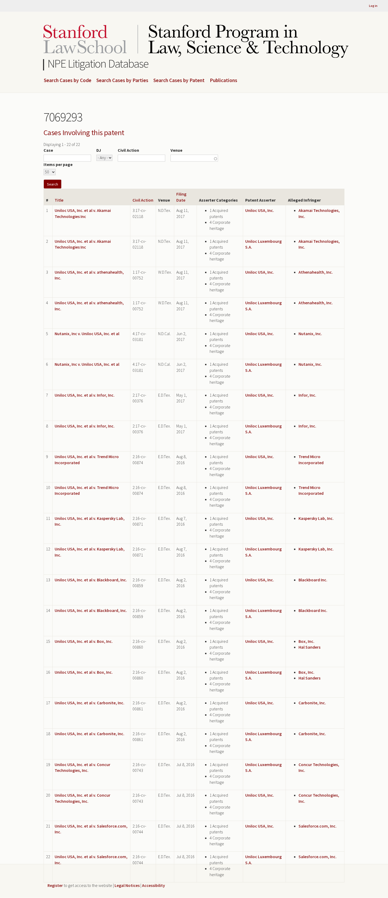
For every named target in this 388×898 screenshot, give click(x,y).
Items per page (58, 164)
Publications (223, 80)
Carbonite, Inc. (312, 702)
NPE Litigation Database (98, 63)
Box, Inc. (306, 641)
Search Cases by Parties (122, 80)
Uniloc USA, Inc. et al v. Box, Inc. (84, 641)
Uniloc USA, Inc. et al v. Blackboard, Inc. (91, 579)
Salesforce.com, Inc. (318, 826)
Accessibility (153, 885)
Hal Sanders (309, 647)
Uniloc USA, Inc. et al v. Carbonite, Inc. (89, 702)
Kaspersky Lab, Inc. (316, 518)
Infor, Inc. (307, 395)
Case (48, 150)
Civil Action (128, 150)
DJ (98, 150)
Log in (373, 6)
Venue (176, 150)
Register (55, 885)
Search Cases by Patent (179, 80)
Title (59, 200)
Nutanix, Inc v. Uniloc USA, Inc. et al (87, 333)
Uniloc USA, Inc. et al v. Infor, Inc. (85, 395)
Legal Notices (127, 885)
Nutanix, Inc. (310, 333)
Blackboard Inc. (313, 579)
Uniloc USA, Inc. (259, 210)
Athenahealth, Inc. (316, 272)
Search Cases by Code (67, 80)
